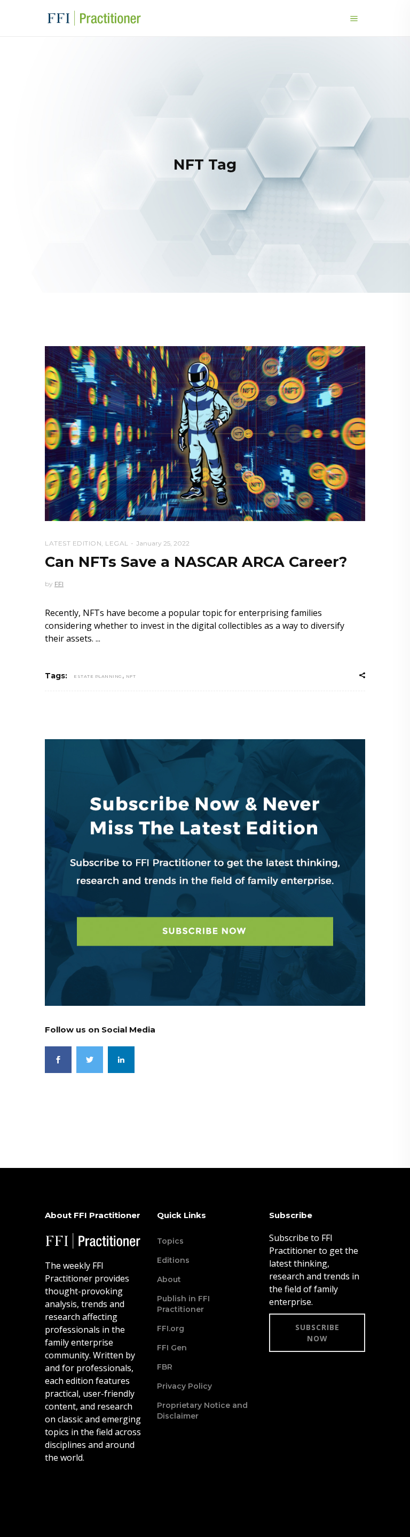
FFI (59, 584)
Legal (117, 543)
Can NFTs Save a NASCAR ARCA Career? (196, 562)
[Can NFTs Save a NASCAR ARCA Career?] (205, 433)
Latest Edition (73, 543)
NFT (131, 676)
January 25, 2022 (163, 543)
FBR (164, 1367)
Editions (173, 1260)
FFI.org (170, 1328)
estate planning (98, 676)
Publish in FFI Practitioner (183, 1304)
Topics (170, 1241)
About (169, 1279)
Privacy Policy (184, 1386)
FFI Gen (172, 1347)
